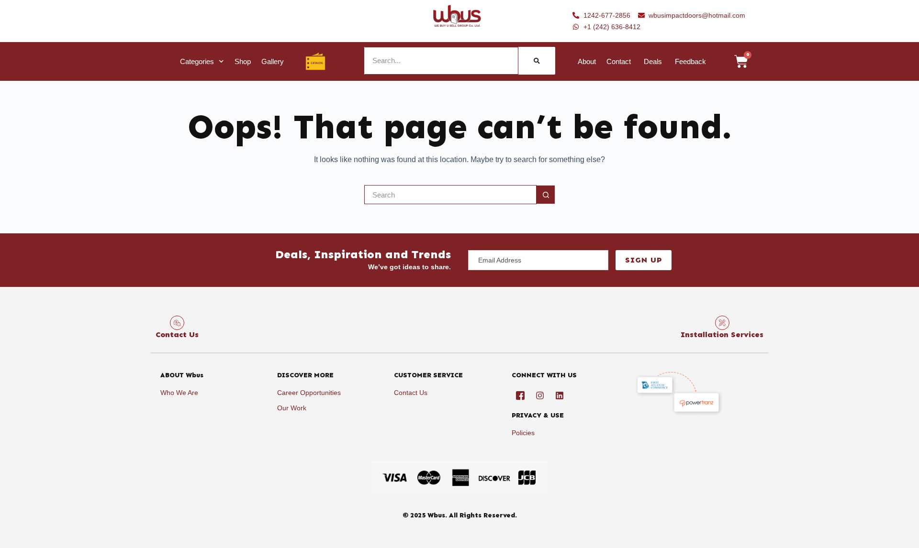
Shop (243, 61)
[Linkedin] (559, 395)
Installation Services (722, 334)
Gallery (272, 61)
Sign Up (643, 259)
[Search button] (546, 195)
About (587, 61)
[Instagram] (540, 395)
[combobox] (450, 194)
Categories (197, 61)
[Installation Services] (722, 323)
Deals (653, 61)
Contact (618, 61)
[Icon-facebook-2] (520, 395)
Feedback (690, 61)
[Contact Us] (177, 323)
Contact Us (177, 334)
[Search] (536, 61)
